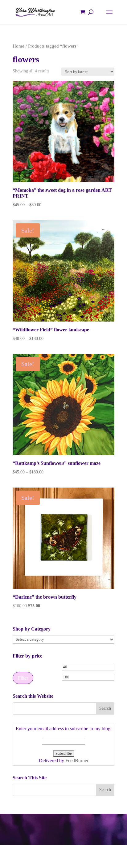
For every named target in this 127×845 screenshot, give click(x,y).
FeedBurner (76, 760)
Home (18, 46)
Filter (23, 678)
